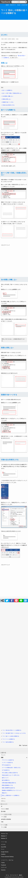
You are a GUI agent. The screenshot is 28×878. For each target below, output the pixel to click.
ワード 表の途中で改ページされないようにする (14, 733)
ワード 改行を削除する (8, 742)
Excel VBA (3, 847)
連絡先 (20, 875)
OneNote (3, 854)
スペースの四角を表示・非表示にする (11, 767)
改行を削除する (6, 780)
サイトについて (14, 875)
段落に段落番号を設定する (8, 787)
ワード (2, 849)
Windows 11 (4, 836)
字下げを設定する (6, 765)
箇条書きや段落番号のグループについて (11, 790)
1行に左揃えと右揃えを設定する (10, 772)
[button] (26, 2)
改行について (5, 777)
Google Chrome (4, 851)
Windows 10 (4, 838)
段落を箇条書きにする (7, 785)
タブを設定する (6, 770)
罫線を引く (4, 793)
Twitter (3, 862)
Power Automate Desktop (7, 856)
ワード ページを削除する (8, 739)
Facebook (3, 865)
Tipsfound (5, 2)
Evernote (3, 870)
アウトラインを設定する (8, 760)
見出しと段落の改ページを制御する (10, 795)
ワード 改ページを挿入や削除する (10, 736)
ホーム (7, 875)
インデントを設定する (7, 762)
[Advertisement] (14, 25)
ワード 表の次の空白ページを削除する (11, 730)
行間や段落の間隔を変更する (9, 782)
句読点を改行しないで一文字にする (10, 775)
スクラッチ (4, 867)
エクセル (3, 844)
